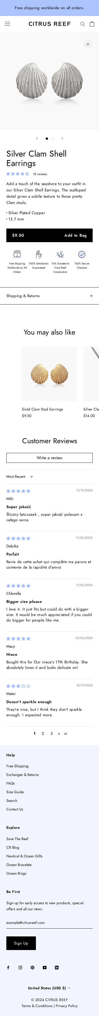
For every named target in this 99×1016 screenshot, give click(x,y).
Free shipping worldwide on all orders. (49, 8)
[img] (18, 491)
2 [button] (43, 733)
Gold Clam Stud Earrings (42, 409)
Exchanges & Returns (22, 774)
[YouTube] (44, 967)
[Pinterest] (32, 967)
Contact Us (14, 809)
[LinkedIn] (57, 967)
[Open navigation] (7, 24)
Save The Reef (17, 838)
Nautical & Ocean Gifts (24, 856)
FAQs (10, 783)
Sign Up (21, 943)
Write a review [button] (49, 458)
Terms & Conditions (37, 1005)
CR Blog (12, 847)
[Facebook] (8, 967)
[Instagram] (20, 967)
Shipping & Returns (23, 296)
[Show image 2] (52, 138)
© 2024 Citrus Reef (49, 999)
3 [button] (51, 733)
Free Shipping (17, 766)
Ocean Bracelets (19, 864)
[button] (18, 174)
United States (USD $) (47, 988)
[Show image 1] (47, 138)
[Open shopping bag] (92, 23)
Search (11, 800)
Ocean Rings (16, 873)
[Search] (82, 23)
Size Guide (15, 792)
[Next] (62, 138)
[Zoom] (87, 44)
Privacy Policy (67, 1005)
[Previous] (37, 138)
